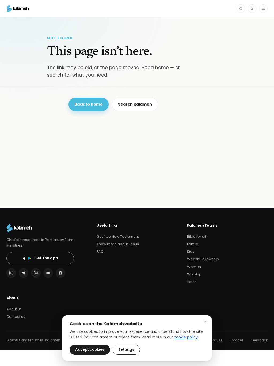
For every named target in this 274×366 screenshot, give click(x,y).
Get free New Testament (118, 236)
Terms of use (211, 340)
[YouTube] (48, 273)
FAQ (100, 251)
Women (194, 266)
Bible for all (196, 236)
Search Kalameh (135, 104)
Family (192, 244)
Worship (194, 274)
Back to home (88, 104)
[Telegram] (23, 273)
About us (14, 309)
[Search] (241, 8)
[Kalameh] (17, 8)
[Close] (205, 322)
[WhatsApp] (36, 273)
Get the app (46, 258)
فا (252, 8)
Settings (126, 349)
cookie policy (186, 337)
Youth (192, 281)
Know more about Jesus (118, 244)
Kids (190, 251)
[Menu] (263, 8)
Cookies (236, 340)
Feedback (260, 340)
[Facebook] (60, 273)
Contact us (15, 316)
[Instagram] (11, 273)
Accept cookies (89, 349)
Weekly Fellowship (203, 259)
